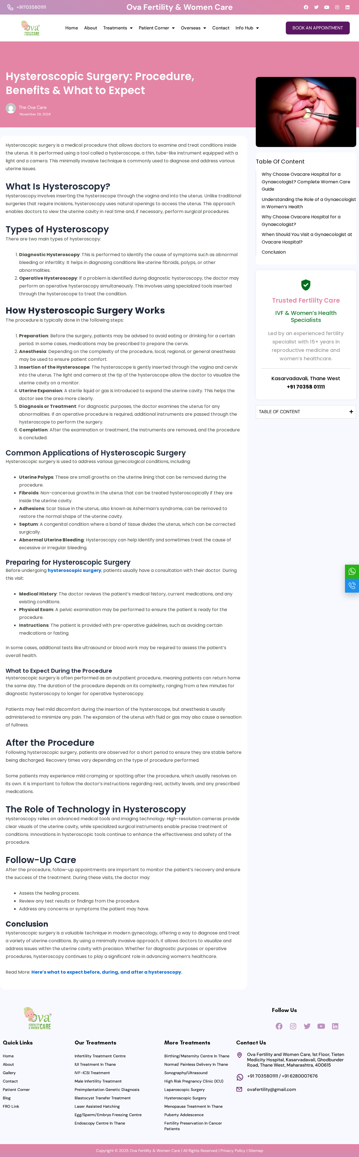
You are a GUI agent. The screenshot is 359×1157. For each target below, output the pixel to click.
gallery (9, 1072)
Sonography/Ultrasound (186, 1072)
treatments (115, 28)
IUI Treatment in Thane (95, 1064)
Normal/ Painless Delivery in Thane (196, 1064)
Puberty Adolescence (184, 1114)
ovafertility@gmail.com (271, 1089)
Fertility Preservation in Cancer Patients (193, 1126)
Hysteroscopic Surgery (185, 1097)
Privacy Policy (232, 1150)
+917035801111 (31, 7)
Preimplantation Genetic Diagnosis (107, 1089)
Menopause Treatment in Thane (193, 1106)
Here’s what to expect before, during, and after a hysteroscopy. (106, 972)
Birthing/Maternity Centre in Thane (196, 1055)
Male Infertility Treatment (98, 1081)
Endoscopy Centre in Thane (100, 1123)
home (71, 28)
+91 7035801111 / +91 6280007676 (282, 1076)
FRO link (11, 1106)
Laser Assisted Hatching (97, 1106)
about (90, 28)
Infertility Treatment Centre (100, 1055)
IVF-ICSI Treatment (92, 1072)
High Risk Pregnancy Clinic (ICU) (193, 1081)
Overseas (191, 28)
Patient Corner (154, 28)
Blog (7, 1097)
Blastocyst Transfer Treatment (103, 1097)
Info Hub (244, 28)
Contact (220, 28)
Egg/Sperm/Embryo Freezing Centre (108, 1114)
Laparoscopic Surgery (184, 1089)
